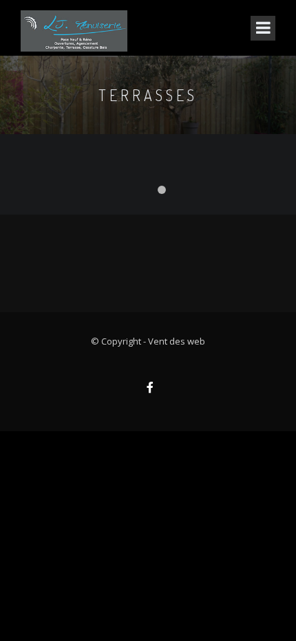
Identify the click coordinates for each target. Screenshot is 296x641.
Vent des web (176, 341)
